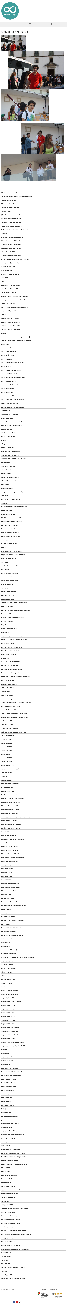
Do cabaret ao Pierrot (8, 529)
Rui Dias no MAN (6, 1179)
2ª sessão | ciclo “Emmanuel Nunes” (12, 237)
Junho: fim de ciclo (7, 780)
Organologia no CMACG (8, 998)
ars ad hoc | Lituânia (7, 355)
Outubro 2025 (5, 1053)
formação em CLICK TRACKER (10, 662)
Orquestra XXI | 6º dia (8, 1016)
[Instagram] (19, 1302)
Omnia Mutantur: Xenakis (9, 994)
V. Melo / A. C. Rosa (7, 1253)
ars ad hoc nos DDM (7, 392)
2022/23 (4, 233)
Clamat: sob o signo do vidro (10, 477)
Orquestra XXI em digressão (10, 1031)
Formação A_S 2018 (7, 658)
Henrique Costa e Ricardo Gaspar (11, 669)
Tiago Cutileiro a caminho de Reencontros (14, 1208)
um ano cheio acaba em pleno (10, 1223)
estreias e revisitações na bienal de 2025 (14, 603)
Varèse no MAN (6, 1256)
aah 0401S (4, 278)
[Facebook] (14, 1302)
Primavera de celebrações (9, 1116)
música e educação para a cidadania (13, 857)
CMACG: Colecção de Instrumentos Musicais (15, 481)
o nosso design (6, 946)
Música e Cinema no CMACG (10, 854)
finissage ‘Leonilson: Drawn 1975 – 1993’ (14, 639)
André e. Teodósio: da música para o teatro (14, 307)
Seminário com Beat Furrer (9, 1193)
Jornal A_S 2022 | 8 (7, 765)
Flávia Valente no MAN (8, 654)
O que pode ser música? (8, 953)
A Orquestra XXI (6, 270)
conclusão (4, 495)
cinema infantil (6, 470)
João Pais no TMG (7, 724)
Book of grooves (6, 429)
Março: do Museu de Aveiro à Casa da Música (15, 817)
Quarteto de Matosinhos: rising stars (12, 1134)
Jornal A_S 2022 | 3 (7, 747)
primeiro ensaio (6, 1120)
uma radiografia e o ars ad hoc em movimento (15, 1249)
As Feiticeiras (5, 411)
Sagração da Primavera (8, 1186)
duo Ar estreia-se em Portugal (10, 536)
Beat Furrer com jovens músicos (11, 425)
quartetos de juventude (8, 1142)
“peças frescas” (6, 211)
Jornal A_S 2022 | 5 (7, 754)
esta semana (5, 588)
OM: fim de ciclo (6, 983)
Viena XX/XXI (5, 1264)
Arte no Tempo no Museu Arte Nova (12, 407)
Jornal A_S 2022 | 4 (7, 750)
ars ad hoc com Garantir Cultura (11, 370)
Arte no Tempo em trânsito (9, 403)
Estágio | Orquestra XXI (8, 591)
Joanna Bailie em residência (10, 710)
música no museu (6, 880)
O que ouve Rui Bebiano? (9, 950)
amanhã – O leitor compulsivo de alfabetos (14, 296)
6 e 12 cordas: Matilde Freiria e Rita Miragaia (15, 259)
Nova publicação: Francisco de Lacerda (13, 905)
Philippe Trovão (6, 1094)
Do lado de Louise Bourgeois (10, 532)
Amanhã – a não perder (8, 292)
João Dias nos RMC (7, 721)
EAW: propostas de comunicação (11, 551)
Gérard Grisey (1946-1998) (10, 665)
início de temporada (7, 680)
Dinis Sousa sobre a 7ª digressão (11, 521)
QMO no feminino (6, 1127)
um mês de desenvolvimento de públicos (14, 1230)
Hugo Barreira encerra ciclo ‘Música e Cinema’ (15, 676)
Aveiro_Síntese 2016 (7, 418)
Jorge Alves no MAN (7, 736)
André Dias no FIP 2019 (8, 303)
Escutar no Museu (7, 584)
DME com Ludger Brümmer (9, 525)
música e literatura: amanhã (10, 861)
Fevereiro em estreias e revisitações (12, 617)
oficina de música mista (8, 979)
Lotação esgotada (7, 787)
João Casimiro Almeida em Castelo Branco (14, 713)
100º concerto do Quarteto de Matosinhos (14, 230)
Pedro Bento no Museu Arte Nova (11, 1075)
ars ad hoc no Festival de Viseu (11, 385)
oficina (3, 976)
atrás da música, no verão (9, 414)
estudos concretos (7, 606)
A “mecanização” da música (10, 263)
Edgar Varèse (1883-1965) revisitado (13, 555)
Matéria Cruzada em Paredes (10, 828)
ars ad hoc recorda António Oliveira (12, 399)
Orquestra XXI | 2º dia (8, 1005)
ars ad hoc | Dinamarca (8, 351)
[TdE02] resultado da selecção (11, 215)
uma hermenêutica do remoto (10, 1245)
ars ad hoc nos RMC (7, 396)
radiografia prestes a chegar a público (13, 1153)
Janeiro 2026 (5, 691)
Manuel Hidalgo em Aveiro (9, 813)
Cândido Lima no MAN (8, 433)
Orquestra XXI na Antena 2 (9, 1035)
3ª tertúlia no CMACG (8, 252)
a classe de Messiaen (8, 267)
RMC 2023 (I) (5, 1168)
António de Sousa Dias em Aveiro (11, 326)
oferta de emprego (7, 972)
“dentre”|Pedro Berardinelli (10, 207)
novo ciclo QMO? (6, 924)
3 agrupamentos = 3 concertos (11, 244)
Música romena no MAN (8, 891)
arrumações (5, 344)
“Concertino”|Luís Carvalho (10, 204)
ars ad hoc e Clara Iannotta (9, 374)
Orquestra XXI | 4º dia (8, 1013)
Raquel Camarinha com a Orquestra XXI (13, 1157)
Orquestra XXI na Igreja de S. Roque (12, 1042)
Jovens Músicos (6, 772)
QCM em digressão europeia (10, 1123)
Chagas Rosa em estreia (9, 444)
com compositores (7, 488)
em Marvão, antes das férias (10, 566)
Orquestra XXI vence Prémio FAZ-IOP (13, 1046)
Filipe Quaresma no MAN (9, 628)
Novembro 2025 (6, 913)
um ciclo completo (7, 1227)
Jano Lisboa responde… (8, 699)
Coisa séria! (5, 484)
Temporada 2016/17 (7, 1205)
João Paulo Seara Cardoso (9, 728)
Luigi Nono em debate (8, 791)
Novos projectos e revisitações (11, 928)
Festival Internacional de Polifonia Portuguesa (15, 610)
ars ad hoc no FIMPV (7, 388)
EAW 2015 (4, 547)
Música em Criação (7, 868)
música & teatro (6, 843)
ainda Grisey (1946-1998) (9, 289)
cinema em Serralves (8, 466)
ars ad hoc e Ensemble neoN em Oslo (13, 377)
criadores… (5, 503)
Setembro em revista (8, 1197)
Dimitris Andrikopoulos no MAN (11, 518)
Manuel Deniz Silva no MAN (10, 809)
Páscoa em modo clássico (9, 1068)
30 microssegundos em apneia (11, 248)
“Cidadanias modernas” (8, 200)
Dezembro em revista (8, 514)
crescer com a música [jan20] (10, 499)
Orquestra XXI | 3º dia (8, 1009)
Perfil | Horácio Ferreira (8, 1086)
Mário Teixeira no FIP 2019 (9, 820)
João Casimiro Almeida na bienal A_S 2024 (14, 717)
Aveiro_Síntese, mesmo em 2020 (11, 422)
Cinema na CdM (6, 473)
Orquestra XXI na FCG (8, 1038)
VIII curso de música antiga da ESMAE (13, 1267)
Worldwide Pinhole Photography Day (13, 1278)
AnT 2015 (4, 315)
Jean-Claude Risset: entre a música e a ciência (16, 702)
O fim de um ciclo (6, 939)
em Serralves (5, 569)
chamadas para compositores (10, 455)
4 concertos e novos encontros (11, 255)
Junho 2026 (5, 776)
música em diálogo (7, 872)
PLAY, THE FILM (6, 1101)
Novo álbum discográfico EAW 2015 (12, 920)
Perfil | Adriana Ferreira (8, 1083)
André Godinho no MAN (8, 311)
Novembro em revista (8, 916)
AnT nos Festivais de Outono (10, 318)
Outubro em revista (7, 1057)
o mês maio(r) (5, 942)
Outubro (4, 1049)
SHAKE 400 (5, 1201)
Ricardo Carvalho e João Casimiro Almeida (14, 1164)
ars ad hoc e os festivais (8, 381)
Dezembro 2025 (6, 510)
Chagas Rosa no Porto (8, 447)
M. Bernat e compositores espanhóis (12, 798)
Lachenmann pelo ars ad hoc (10, 784)
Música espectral (6, 876)
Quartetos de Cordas (8, 1138)
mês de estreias (6, 832)
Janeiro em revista (7, 695)
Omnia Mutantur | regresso (9, 990)
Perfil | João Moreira (7, 1090)
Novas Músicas (6, 909)
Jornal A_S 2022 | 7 (7, 761)
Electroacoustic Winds (8, 558)
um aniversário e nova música (10, 1219)
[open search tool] (51, 24)
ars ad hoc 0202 (6, 359)
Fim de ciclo (5, 632)
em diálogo (4, 562)
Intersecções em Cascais (9, 684)
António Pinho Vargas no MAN (10, 329)
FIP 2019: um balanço (8, 643)
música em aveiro (7, 865)
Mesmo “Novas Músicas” (9, 835)
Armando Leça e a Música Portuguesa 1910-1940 (16, 340)
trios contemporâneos (8, 1212)
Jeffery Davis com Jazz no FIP (11, 706)
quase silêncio (5, 1145)
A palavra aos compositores (10, 274)
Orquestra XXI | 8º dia (8, 1024)
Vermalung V (5, 1260)
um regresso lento (7, 1238)
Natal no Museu (6, 894)
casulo (3, 440)
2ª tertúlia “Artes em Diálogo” (10, 241)
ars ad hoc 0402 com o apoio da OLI (12, 363)
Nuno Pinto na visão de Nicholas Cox (12, 935)
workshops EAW (6, 1275)
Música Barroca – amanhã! (9, 850)
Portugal (4, 1109)
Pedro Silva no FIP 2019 (8, 1079)
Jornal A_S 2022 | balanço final (11, 769)
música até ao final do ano (9, 846)
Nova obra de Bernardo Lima (10, 902)
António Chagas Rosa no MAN (10, 322)
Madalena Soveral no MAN (9, 806)
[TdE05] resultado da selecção (11, 219)
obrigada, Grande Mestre (9, 968)
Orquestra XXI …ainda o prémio (11, 1001)
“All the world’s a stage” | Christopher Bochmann (16, 196)
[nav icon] (30, 24)
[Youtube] (17, 1302)
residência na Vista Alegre (9, 1160)
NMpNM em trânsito (7, 898)
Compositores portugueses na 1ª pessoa (14, 492)
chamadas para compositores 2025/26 (13, 459)
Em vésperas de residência (9, 573)
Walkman (4, 1271)
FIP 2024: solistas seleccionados (11, 647)
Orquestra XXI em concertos (10, 1027)
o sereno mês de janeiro (8, 961)
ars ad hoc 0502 (6, 366)
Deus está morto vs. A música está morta (14, 507)
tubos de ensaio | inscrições (10, 1216)
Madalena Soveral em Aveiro (10, 802)
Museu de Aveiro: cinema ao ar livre (12, 839)
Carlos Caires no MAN (8, 436)
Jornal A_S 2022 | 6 (7, 758)
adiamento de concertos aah (10, 285)
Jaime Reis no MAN (7, 688)
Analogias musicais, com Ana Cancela (13, 300)
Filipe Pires (4, 625)
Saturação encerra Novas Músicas (12, 1190)
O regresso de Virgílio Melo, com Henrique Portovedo (18, 957)
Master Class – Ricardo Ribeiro (11, 824)
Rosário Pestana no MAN (9, 1175)
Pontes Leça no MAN (7, 1105)
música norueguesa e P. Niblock (11, 883)
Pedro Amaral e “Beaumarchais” (11, 1072)
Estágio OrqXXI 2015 (7, 595)
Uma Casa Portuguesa (8, 1242)
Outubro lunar (5, 1064)
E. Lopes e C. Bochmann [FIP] (10, 543)
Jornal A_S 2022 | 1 (7, 739)
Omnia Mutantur (6, 987)
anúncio (3, 333)
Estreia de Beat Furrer (8, 599)
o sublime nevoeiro (7, 964)
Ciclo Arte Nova (6, 462)
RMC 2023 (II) (5, 1171)
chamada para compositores (10, 451)
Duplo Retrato (5, 540)
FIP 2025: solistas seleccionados (11, 651)
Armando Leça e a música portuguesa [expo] (15, 337)
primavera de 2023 (7, 1112)
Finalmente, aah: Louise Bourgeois (12, 636)
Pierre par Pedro (6, 1097)
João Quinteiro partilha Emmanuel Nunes (14, 732)
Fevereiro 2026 (6, 614)
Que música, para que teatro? (10, 1149)
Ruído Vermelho (6, 1182)
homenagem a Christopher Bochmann (13, 673)
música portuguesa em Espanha (11, 887)
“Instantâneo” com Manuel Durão (11, 226)
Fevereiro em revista (7, 621)
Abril (2, 281)
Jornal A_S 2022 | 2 (7, 743)
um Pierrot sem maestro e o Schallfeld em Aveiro (16, 1234)
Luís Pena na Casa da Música (10, 795)
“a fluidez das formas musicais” (11, 222)
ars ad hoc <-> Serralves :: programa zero (14, 348)
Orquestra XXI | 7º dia (8, 1020)
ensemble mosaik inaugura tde (11, 577)
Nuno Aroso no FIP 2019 (8, 931)
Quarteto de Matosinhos (9, 1131)
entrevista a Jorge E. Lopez (9, 580)
